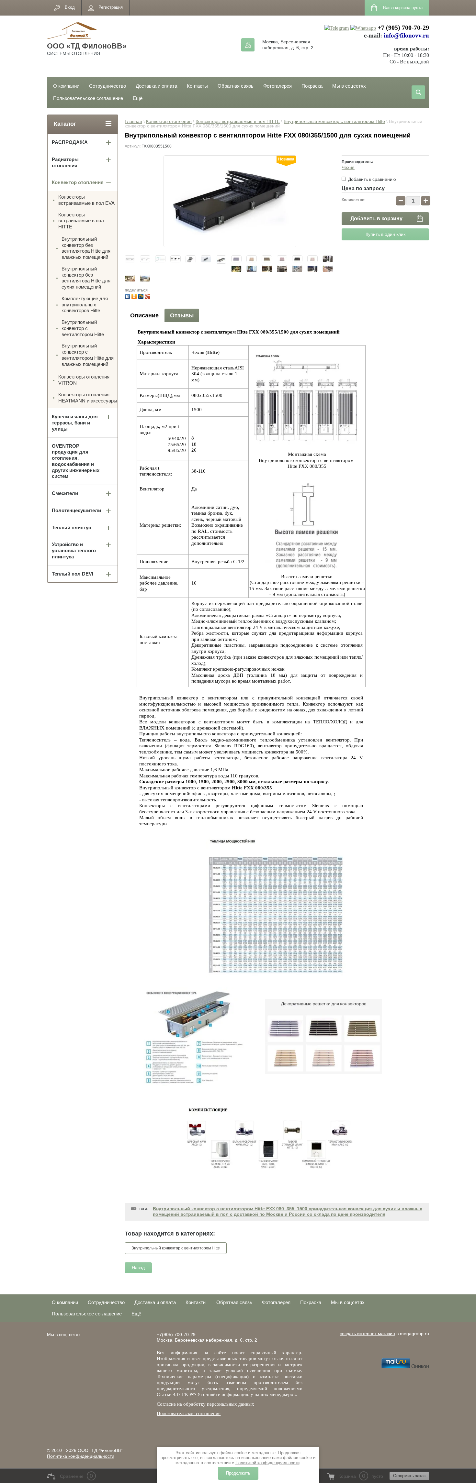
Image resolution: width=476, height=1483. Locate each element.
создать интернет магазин (367, 1333)
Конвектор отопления (169, 121)
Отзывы (182, 315)
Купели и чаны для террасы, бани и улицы (75, 423)
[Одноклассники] (134, 295)
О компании (66, 86)
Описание (144, 315)
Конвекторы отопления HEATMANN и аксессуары (87, 397)
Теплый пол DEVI (72, 574)
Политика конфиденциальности (80, 1456)
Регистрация (110, 7)
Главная (133, 121)
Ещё (137, 98)
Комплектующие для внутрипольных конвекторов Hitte (85, 304)
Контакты (197, 86)
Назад (138, 1267)
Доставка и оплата (156, 86)
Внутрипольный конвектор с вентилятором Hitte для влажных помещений (88, 355)
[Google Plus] (148, 295)
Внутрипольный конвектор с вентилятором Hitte (334, 121)
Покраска (312, 86)
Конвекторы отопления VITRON (83, 380)
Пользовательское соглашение (88, 98)
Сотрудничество (107, 86)
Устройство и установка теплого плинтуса (74, 550)
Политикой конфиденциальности (267, 1462)
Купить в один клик (385, 234)
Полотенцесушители (76, 510)
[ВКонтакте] (128, 295)
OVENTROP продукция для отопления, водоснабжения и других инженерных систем (75, 461)
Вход (70, 7)
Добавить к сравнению (371, 179)
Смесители (65, 493)
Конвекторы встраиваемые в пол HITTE (238, 121)
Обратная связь (236, 86)
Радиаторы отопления (65, 162)
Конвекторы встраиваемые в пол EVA (86, 200)
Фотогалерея (277, 86)
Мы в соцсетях (349, 86)
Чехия (348, 167)
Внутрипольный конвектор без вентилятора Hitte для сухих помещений (86, 278)
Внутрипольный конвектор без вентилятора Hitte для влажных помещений (86, 248)
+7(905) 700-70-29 (176, 1334)
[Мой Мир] (141, 295)
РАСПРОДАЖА (70, 142)
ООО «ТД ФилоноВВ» (87, 46)
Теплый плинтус (71, 527)
